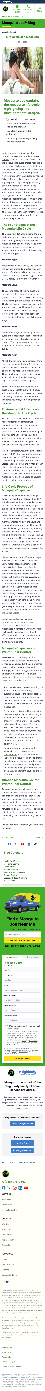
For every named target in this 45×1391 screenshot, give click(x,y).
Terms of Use (7, 1348)
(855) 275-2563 (29, 945)
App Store (24, 1143)
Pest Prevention (11, 869)
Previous (9, 837)
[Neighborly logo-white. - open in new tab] (7, 2)
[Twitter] (16, 844)
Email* (6, 985)
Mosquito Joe (10, 754)
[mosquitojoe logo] (22, 1174)
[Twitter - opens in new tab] (9, 1188)
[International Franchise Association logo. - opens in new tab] (6, 1281)
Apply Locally (8, 1240)
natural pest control (11, 809)
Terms (24, 1041)
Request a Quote (17, 10)
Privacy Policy (33, 1041)
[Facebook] (9, 844)
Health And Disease (12, 861)
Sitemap (5, 1270)
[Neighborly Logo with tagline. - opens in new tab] (28, 1073)
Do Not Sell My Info (9, 1362)
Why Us (5, 1224)
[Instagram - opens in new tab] (15, 1188)
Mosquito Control (9, 32)
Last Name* (8, 975)
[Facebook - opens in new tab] (4, 1188)
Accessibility (7, 1357)
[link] (35, 844)
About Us (6, 1229)
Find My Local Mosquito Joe (22, 940)
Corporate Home (9, 1275)
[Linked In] (29, 844)
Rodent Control (10, 875)
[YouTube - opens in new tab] (26, 1188)
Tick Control (9, 881)
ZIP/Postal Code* (10, 1016)
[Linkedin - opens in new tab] (20, 1188)
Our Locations (8, 1264)
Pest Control (9, 866)
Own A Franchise (9, 1245)
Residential (13, 957)
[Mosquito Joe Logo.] (11, 1073)
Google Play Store (24, 1150)
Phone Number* (10, 995)
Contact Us (7, 1234)
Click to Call (28, 10)
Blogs (4, 1259)
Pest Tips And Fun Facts (14, 872)
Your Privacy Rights (13, 1366)
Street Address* (10, 1006)
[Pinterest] (22, 844)
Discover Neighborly (21, 1123)
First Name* (8, 965)
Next (38, 837)
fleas (15, 812)
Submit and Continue (22, 1059)
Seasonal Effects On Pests (15, 878)
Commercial (34, 957)
